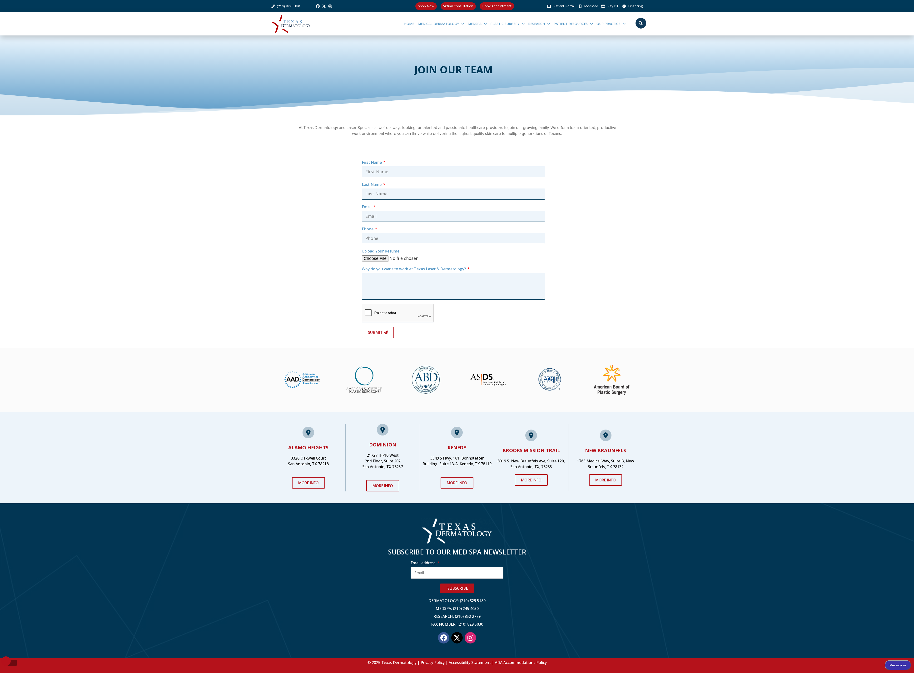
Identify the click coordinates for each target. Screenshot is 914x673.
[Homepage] (299, 24)
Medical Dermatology (438, 23)
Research (536, 23)
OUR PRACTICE (608, 23)
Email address (424, 562)
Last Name (372, 184)
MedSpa (475, 23)
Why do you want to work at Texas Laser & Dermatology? (414, 269)
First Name (372, 162)
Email (367, 206)
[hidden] (12, 663)
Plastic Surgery (504, 23)
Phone (368, 229)
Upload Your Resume (380, 251)
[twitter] (324, 6)
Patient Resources (571, 23)
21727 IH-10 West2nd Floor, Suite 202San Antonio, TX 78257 (382, 461)
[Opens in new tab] (318, 6)
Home (409, 23)
